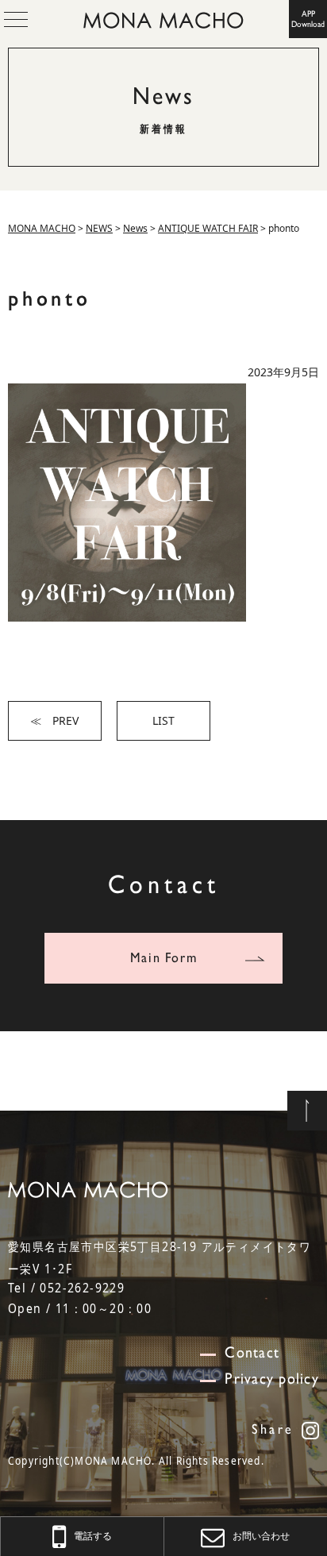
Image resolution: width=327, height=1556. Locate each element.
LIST (163, 720)
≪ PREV (54, 720)
